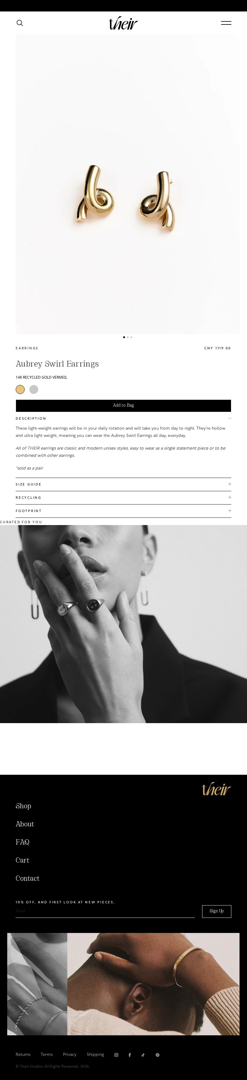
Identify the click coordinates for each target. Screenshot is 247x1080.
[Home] (216, 788)
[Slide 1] (124, 337)
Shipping (95, 1055)
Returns (23, 1055)
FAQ (22, 842)
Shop (23, 806)
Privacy (70, 1055)
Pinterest (157, 1055)
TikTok (143, 1055)
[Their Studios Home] (123, 23)
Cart (22, 860)
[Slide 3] (131, 337)
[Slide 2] (128, 337)
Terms (47, 1055)
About (25, 824)
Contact (27, 879)
